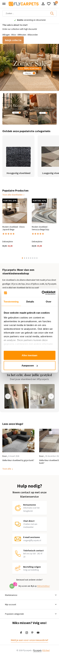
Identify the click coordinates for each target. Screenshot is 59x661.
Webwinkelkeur (43, 586)
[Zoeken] (52, 13)
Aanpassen (28, 365)
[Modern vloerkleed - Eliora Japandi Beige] (14, 211)
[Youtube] (38, 632)
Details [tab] (30, 301)
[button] (22, 258)
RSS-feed (46, 650)
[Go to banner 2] (16, 109)
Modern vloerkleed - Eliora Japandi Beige (13, 228)
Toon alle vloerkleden (12, 194)
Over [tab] (48, 301)
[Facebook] (21, 632)
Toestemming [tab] (11, 301)
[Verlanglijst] (49, 4)
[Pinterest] (32, 632)
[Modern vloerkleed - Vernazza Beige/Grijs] (44, 211)
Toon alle (6, 468)
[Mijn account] (43, 4)
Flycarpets (37, 650)
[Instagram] (26, 632)
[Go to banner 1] (29, 67)
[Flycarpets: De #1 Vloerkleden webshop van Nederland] (24, 4)
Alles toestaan (29, 355)
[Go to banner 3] (43, 109)
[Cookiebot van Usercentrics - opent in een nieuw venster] (42, 293)
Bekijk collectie (13, 40)
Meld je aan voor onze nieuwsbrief (29, 640)
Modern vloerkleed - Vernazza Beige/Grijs (40, 228)
